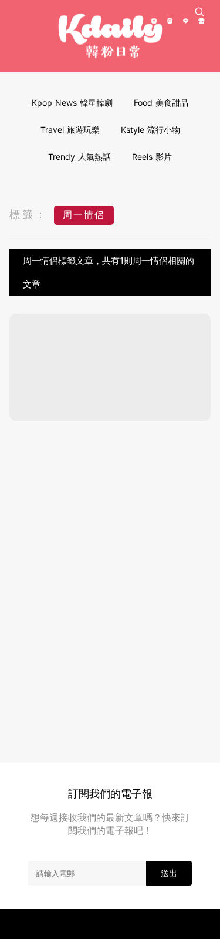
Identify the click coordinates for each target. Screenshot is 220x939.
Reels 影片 (152, 157)
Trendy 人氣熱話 (79, 157)
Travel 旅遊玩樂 (70, 130)
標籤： (28, 214)
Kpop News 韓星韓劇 (72, 103)
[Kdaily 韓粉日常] (110, 36)
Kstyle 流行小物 (150, 130)
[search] (199, 11)
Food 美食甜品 (161, 103)
